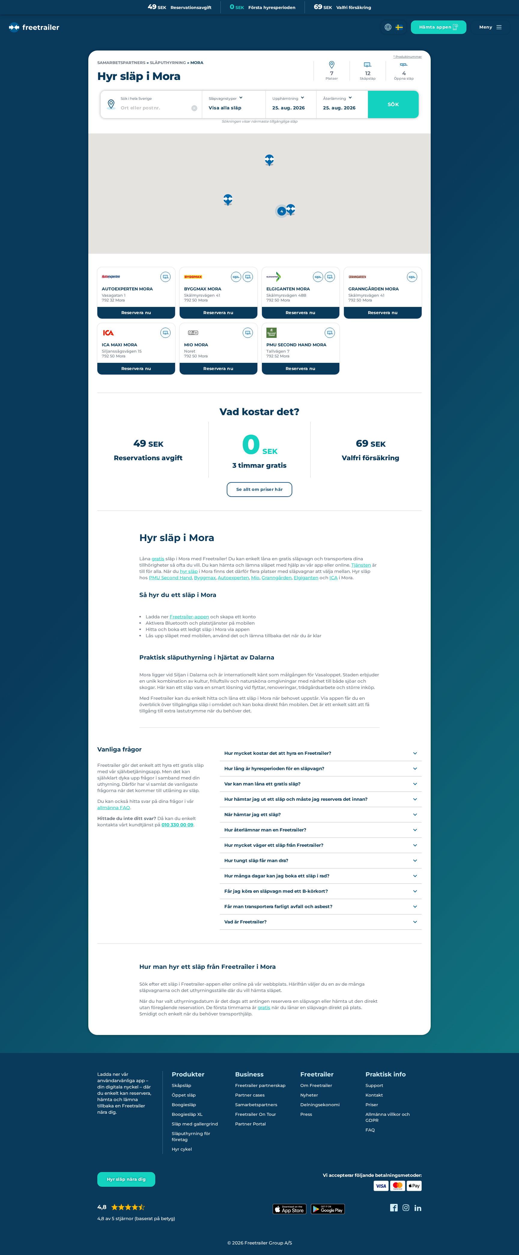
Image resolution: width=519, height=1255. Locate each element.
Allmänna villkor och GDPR (388, 1117)
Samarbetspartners (121, 62)
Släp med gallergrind (195, 1124)
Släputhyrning (168, 62)
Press (306, 1114)
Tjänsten (361, 565)
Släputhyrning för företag (191, 1136)
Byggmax (205, 577)
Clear (194, 108)
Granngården (277, 577)
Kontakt (374, 1095)
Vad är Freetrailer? (245, 922)
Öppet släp (184, 1095)
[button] (393, 27)
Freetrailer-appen (189, 617)
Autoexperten (233, 577)
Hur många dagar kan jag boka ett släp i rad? (276, 876)
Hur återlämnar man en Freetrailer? (265, 830)
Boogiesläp (184, 1104)
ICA (333, 577)
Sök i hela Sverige (136, 98)
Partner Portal (250, 1124)
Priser (372, 1104)
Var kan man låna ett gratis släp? (262, 784)
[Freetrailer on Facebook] (394, 1207)
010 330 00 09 (177, 825)
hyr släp (189, 571)
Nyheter (309, 1095)
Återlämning (334, 98)
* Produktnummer (407, 57)
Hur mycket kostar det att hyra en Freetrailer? (277, 753)
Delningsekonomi (320, 1104)
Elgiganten (306, 577)
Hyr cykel (182, 1149)
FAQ (370, 1130)
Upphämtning (285, 98)
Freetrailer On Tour (255, 1114)
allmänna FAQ (113, 807)
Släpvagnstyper (223, 98)
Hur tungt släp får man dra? (256, 860)
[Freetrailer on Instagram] (406, 1207)
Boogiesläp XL (187, 1114)
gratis (158, 559)
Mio (255, 577)
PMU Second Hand (170, 577)
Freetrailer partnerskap (260, 1085)
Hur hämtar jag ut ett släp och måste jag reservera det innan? (296, 799)
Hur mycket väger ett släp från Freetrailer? (273, 845)
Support (374, 1085)
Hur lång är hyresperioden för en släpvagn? (274, 768)
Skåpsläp (181, 1085)
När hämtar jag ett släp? (252, 814)
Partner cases (250, 1095)
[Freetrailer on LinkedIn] (418, 1207)
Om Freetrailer (316, 1085)
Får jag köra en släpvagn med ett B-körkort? (276, 891)
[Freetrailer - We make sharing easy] (34, 27)
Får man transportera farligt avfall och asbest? (278, 906)
